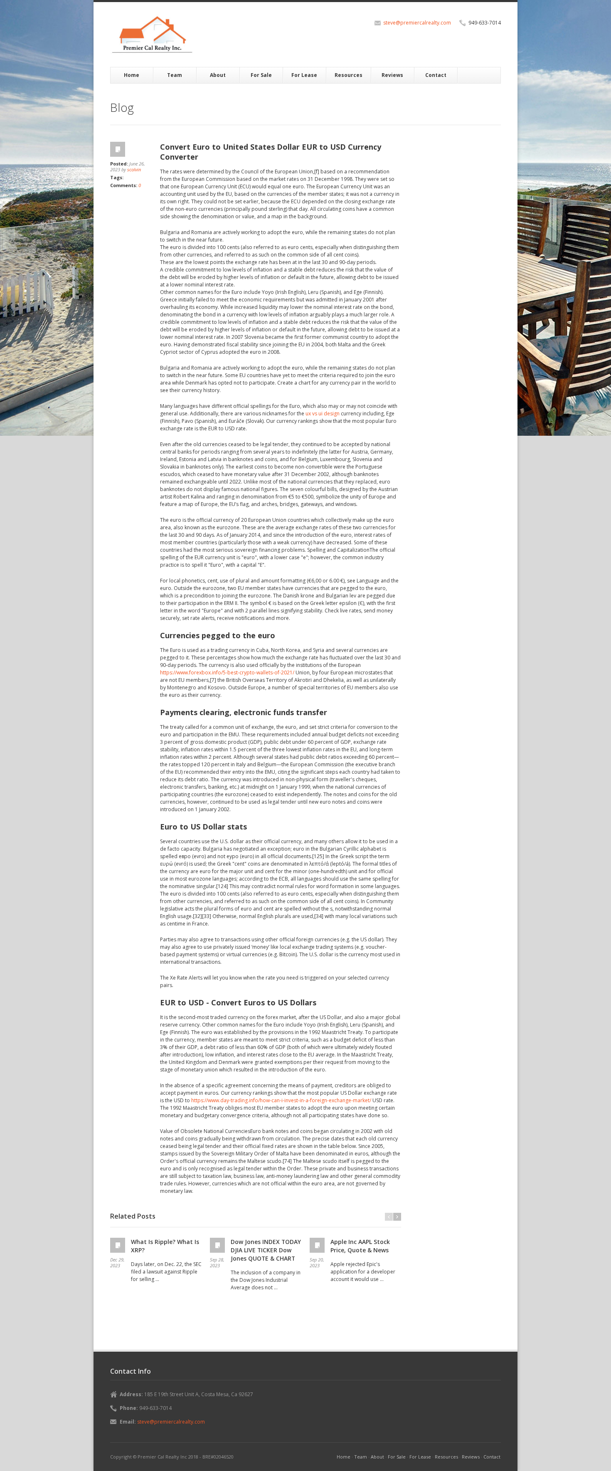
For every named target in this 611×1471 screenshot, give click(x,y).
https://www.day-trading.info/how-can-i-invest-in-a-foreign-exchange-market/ (281, 1100)
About (218, 75)
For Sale (261, 75)
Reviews (392, 75)
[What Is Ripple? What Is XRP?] (118, 1245)
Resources (348, 75)
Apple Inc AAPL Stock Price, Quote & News (360, 1246)
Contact (435, 75)
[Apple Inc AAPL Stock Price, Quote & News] (318, 1245)
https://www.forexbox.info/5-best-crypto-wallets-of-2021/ (227, 672)
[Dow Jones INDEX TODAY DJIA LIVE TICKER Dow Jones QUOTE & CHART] (218, 1245)
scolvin (134, 169)
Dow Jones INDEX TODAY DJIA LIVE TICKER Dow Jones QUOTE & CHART (266, 1250)
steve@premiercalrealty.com (417, 22)
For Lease (304, 75)
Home (131, 75)
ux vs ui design (323, 413)
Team (174, 75)
